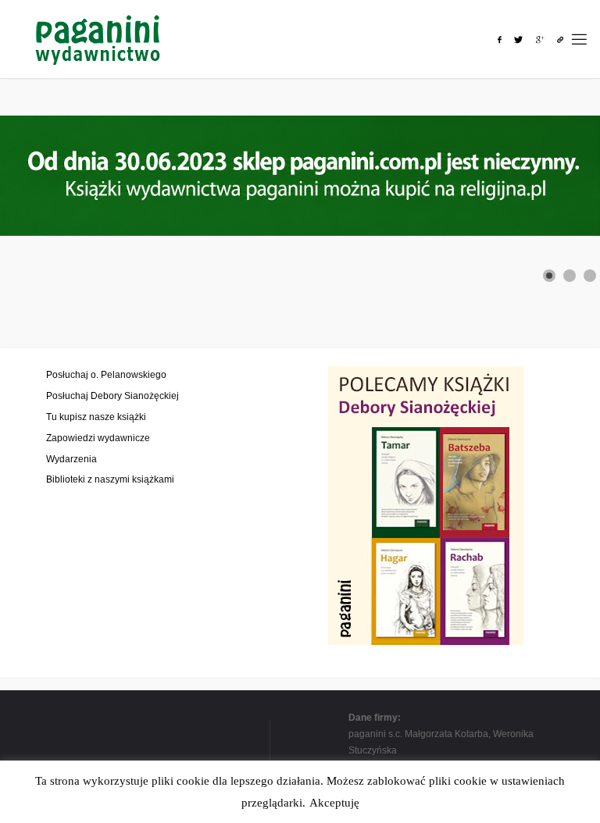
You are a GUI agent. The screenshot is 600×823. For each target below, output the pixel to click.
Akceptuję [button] (334, 802)
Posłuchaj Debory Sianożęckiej (112, 395)
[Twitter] (518, 39)
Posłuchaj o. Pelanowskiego (106, 374)
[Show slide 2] (569, 275)
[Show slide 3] (590, 275)
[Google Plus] (540, 39)
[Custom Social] (560, 39)
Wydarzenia (71, 459)
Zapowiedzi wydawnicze (98, 438)
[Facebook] (499, 39)
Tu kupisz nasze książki (96, 417)
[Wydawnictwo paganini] (100, 39)
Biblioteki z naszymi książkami (110, 479)
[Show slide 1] (549, 275)
